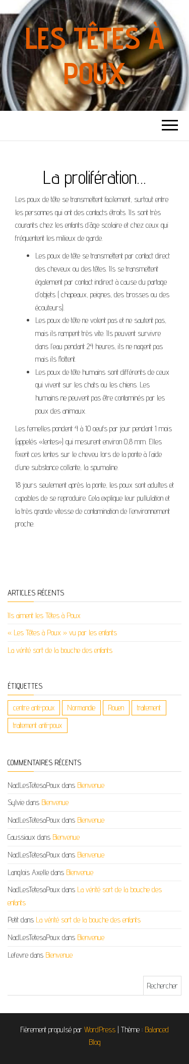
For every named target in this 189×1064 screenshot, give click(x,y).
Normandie (81, 707)
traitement (149, 707)
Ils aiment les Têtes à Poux (44, 615)
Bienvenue (90, 785)
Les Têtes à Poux (94, 55)
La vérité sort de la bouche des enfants (60, 650)
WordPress (99, 1029)
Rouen (116, 707)
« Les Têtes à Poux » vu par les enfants (62, 632)
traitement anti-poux (37, 725)
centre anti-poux (33, 707)
